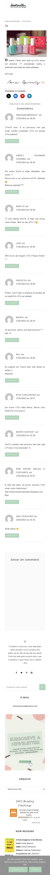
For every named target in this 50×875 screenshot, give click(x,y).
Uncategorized (12, 21)
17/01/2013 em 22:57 (25, 476)
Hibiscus (21, 280)
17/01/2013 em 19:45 (25, 358)
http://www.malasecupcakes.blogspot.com (24, 492)
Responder (12, 141)
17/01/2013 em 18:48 (25, 210)
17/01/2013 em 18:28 (25, 118)
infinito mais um (21, 5)
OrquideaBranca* (27, 115)
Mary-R (20, 206)
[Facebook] (17, 673)
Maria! (20, 317)
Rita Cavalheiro (26, 395)
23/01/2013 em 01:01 (25, 520)
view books (36, 822)
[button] (41, 4)
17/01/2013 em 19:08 (25, 284)
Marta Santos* (25, 432)
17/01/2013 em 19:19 (25, 321)
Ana (21, 810)
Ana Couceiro (24, 516)
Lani (18, 243)
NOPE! (35, 869)
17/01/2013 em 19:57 (25, 398)
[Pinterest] (27, 673)
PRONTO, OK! (18, 869)
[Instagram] (32, 673)
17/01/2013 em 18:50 (25, 247)
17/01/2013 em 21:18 (25, 435)
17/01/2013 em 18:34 (25, 162)
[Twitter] (22, 673)
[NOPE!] (46, 865)
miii (18, 354)
